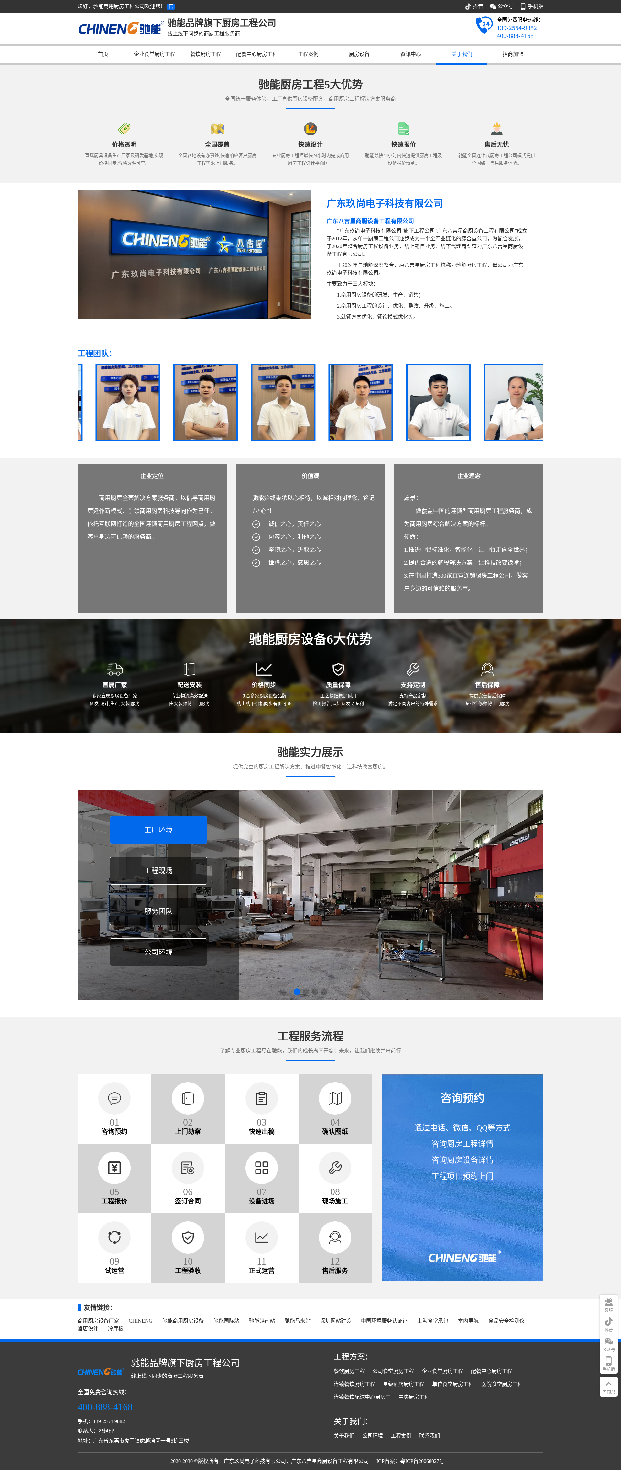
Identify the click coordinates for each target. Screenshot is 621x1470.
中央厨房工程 (414, 1397)
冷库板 (116, 1328)
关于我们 (462, 54)
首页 (103, 54)
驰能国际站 (226, 1320)
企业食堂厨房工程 (154, 54)
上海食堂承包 (432, 1320)
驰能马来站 (297, 1320)
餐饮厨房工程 (205, 54)
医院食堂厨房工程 (502, 1384)
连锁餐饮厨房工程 (354, 1384)
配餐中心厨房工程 (257, 54)
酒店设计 (88, 1328)
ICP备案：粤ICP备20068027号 (410, 1461)
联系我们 (429, 1436)
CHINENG (141, 1320)
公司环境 (372, 1436)
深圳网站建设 (335, 1320)
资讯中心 (410, 54)
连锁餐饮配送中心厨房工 (362, 1397)
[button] (297, 991)
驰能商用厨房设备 (183, 1320)
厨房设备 (359, 54)
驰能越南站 (262, 1320)
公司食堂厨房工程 (393, 1371)
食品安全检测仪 (506, 1320)
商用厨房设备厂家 (98, 1320)
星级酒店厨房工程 (403, 1384)
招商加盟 (513, 54)
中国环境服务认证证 (384, 1320)
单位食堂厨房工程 (453, 1384)
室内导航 (468, 1320)
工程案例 (308, 54)
